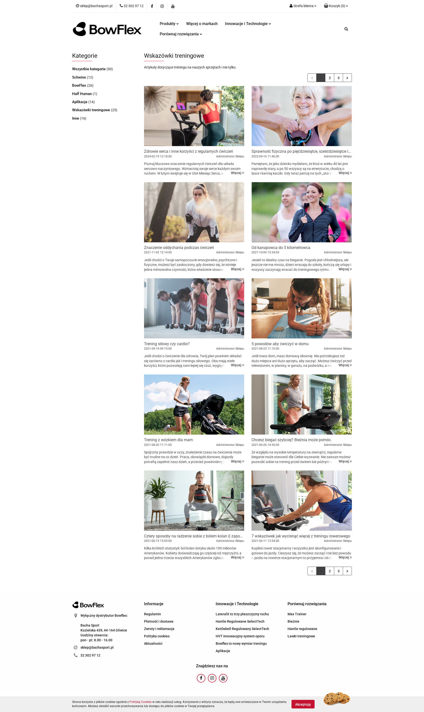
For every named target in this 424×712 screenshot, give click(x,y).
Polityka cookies (157, 636)
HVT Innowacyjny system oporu (240, 636)
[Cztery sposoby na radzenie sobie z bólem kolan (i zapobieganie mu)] (194, 500)
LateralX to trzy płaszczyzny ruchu (242, 614)
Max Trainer (297, 614)
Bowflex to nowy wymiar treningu (241, 643)
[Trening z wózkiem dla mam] (194, 404)
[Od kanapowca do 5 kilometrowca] (302, 212)
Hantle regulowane (302, 629)
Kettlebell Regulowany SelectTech (242, 629)
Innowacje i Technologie (247, 23)
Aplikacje (80, 102)
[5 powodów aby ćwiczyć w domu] (302, 308)
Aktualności (153, 643)
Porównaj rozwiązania (180, 34)
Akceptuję (303, 704)
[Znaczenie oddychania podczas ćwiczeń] (194, 212)
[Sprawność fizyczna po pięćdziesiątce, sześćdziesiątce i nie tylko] (302, 116)
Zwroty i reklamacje (159, 629)
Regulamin (152, 614)
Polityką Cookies (141, 702)
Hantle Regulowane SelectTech (240, 621)
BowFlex (79, 85)
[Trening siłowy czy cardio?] (194, 308)
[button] (336, 6)
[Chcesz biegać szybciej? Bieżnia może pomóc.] (302, 404)
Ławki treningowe (301, 636)
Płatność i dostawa (158, 621)
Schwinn (79, 77)
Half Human (82, 94)
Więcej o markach (202, 23)
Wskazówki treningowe (91, 110)
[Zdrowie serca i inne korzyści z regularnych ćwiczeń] (194, 116)
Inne (76, 118)
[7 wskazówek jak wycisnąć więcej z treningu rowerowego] (302, 500)
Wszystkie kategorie (89, 69)
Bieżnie (293, 621)
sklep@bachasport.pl (97, 647)
